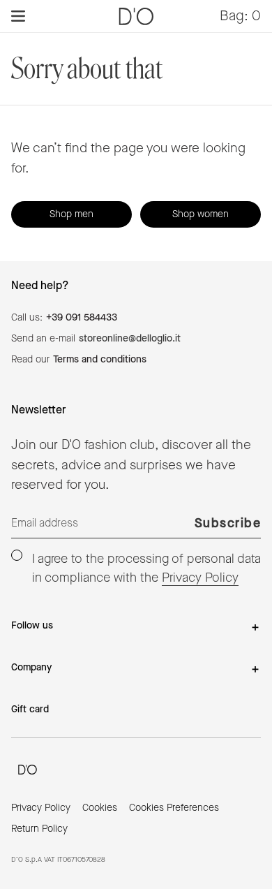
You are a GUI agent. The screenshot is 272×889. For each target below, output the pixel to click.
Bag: (240, 15)
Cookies (99, 808)
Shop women (200, 214)
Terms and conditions (99, 359)
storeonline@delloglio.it (130, 338)
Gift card (30, 709)
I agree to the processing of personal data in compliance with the (146, 568)
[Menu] (18, 16)
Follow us (32, 625)
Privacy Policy (200, 578)
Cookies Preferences (174, 808)
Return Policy (39, 829)
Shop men (71, 214)
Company (31, 667)
